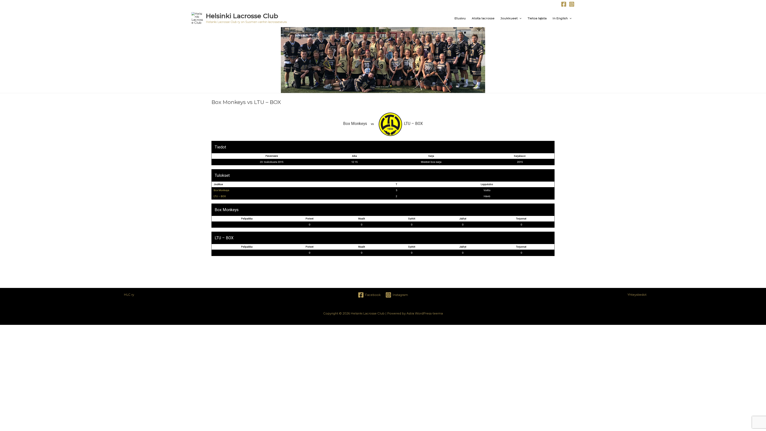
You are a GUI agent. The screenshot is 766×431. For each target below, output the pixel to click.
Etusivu (460, 18)
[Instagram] (571, 4)
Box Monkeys (221, 190)
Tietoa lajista (537, 18)
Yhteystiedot (637, 295)
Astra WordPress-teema (425, 313)
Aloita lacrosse (483, 18)
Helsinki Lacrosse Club (242, 16)
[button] (519, 18)
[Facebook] (564, 4)
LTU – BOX (220, 196)
